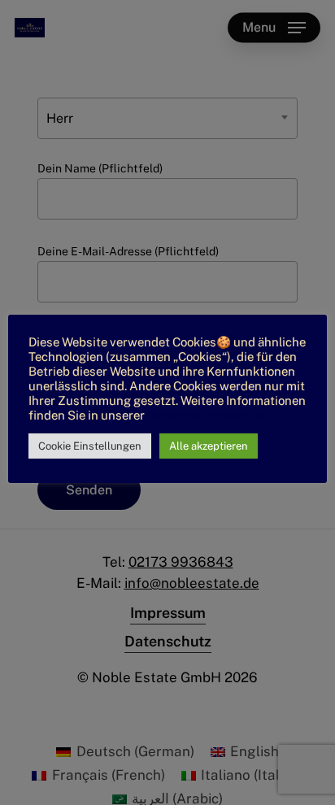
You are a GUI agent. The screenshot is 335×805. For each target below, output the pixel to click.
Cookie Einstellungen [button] (89, 446)
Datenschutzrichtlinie (208, 415)
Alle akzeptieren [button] (208, 446)
